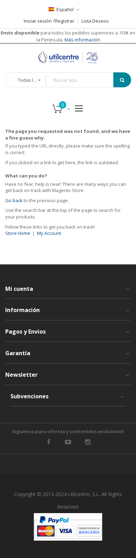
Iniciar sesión (38, 21)
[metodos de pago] (68, 527)
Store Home (17, 233)
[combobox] (84, 80)
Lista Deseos (95, 21)
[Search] (122, 79)
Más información (81, 40)
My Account (49, 233)
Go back (14, 200)
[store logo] (68, 57)
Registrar (64, 21)
